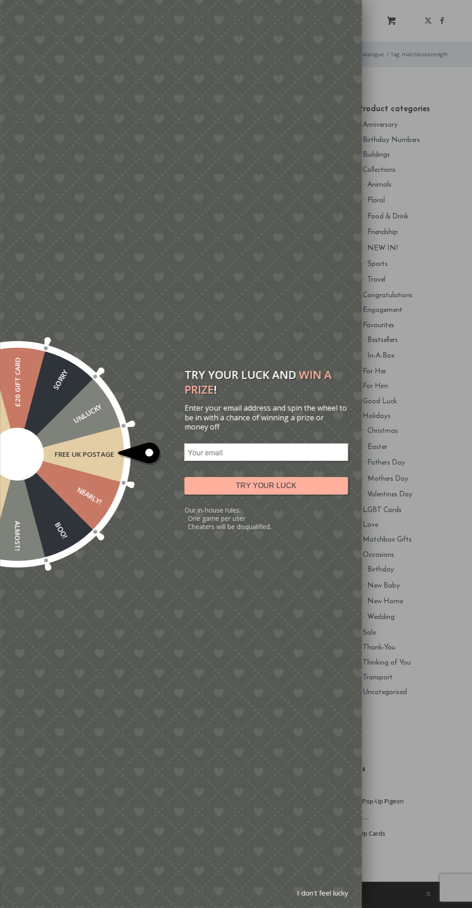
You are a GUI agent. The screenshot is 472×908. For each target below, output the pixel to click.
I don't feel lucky (322, 892)
